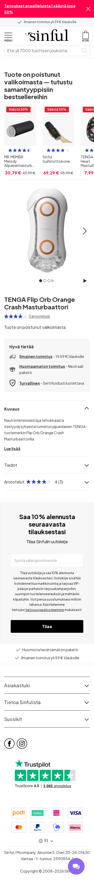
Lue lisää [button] (12, 448)
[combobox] (43, 50)
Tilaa (47, 626)
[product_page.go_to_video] (84, 281)
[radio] (10, 150)
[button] (88, 9)
